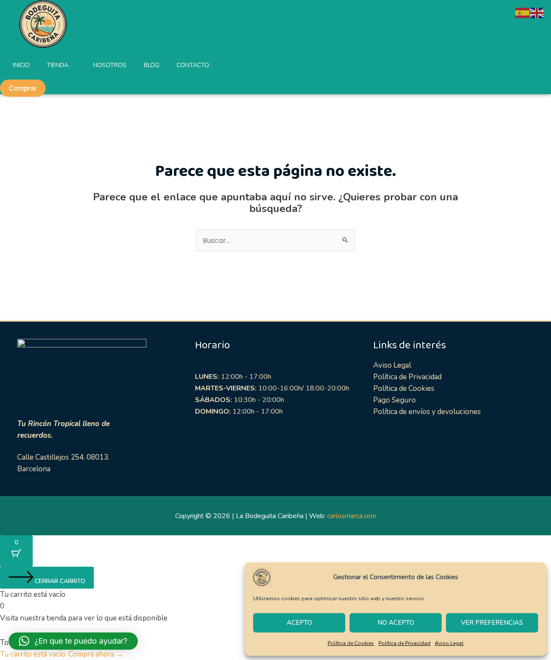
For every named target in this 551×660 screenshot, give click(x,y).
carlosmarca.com (351, 516)
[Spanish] (522, 12)
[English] (537, 12)
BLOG (151, 65)
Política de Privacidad (404, 643)
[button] (73, 641)
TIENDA (57, 65)
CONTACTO (192, 65)
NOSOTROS (110, 65)
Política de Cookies (351, 643)
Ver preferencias (492, 622)
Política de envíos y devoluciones (427, 412)
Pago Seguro (394, 400)
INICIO (21, 65)
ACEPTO (299, 622)
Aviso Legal (449, 643)
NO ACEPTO (396, 622)
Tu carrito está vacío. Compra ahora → (61, 654)
